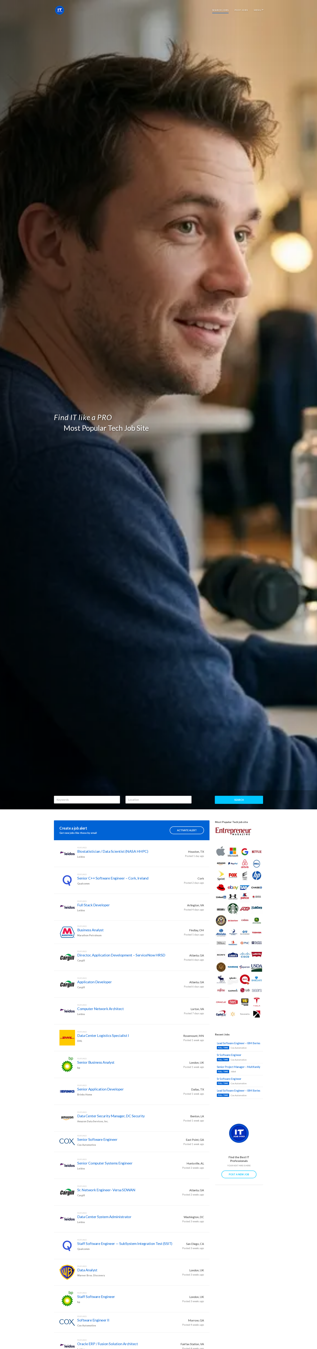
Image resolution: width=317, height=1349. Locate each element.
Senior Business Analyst (95, 1062)
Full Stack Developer (93, 905)
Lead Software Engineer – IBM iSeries (238, 1043)
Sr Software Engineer (229, 1055)
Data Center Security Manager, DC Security (111, 1116)
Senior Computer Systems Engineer (104, 1163)
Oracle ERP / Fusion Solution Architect (107, 1343)
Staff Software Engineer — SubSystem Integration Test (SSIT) (124, 1243)
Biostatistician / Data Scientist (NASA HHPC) (112, 851)
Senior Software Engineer (97, 1139)
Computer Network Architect (100, 1008)
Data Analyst (87, 1270)
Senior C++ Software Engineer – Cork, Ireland (112, 878)
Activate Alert (187, 830)
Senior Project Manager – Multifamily (238, 1066)
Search (239, 799)
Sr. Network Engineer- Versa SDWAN (106, 1190)
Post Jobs (241, 10)
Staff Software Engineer (96, 1296)
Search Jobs (220, 10)
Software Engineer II (93, 1320)
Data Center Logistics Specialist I (103, 1035)
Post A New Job (239, 1174)
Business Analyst (90, 930)
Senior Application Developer (100, 1089)
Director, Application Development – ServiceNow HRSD (121, 955)
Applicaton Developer (94, 982)
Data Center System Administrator (104, 1216)
